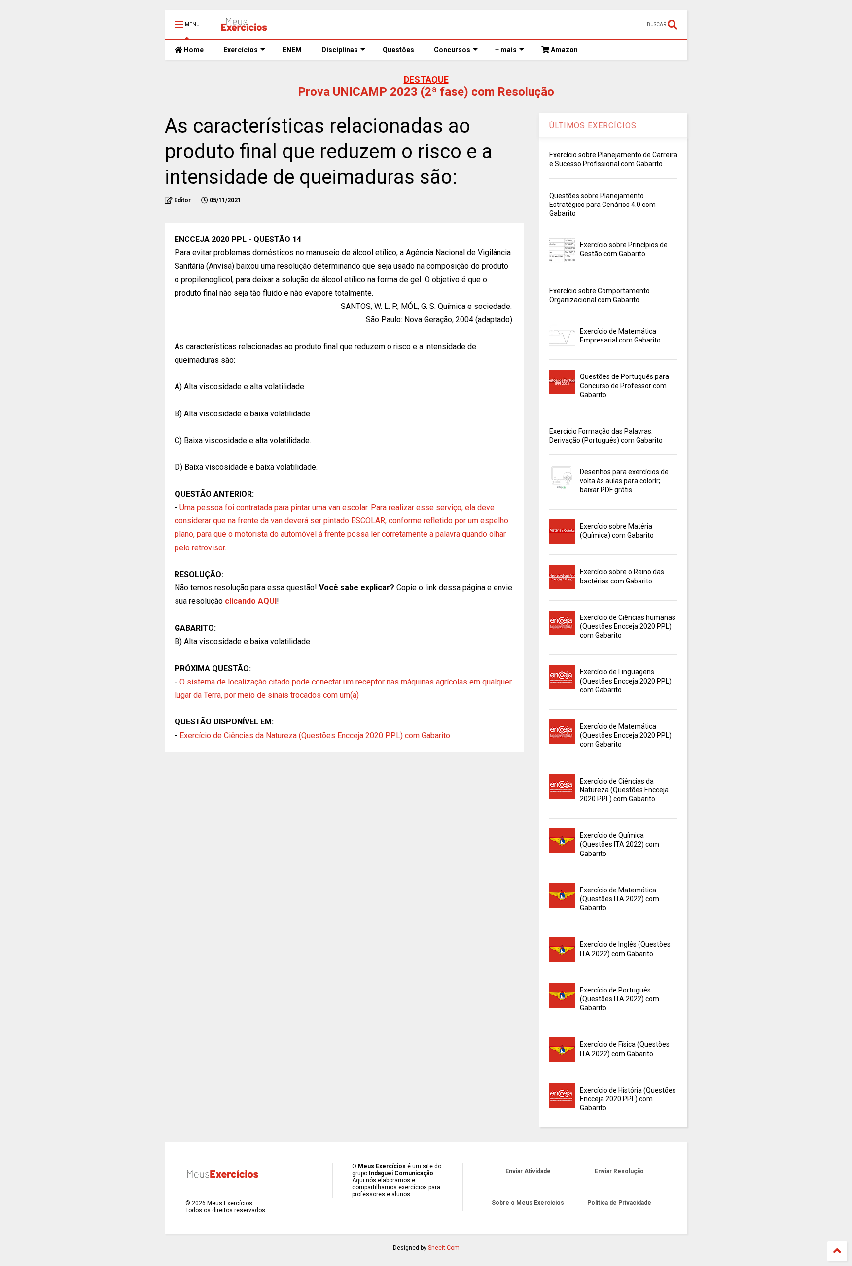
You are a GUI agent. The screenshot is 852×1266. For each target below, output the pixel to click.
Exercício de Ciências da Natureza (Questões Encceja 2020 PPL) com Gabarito (314, 735)
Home (193, 50)
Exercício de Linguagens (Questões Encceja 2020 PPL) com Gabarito (626, 680)
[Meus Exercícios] (243, 27)
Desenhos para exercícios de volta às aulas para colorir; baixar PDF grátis (624, 480)
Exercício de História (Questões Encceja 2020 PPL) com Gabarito (628, 1099)
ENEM (292, 50)
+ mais (506, 50)
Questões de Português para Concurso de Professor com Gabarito (624, 385)
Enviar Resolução (619, 1171)
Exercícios (240, 50)
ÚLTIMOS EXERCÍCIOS (593, 125)
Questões (398, 50)
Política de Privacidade (619, 1202)
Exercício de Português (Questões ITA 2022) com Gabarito (619, 999)
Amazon (563, 50)
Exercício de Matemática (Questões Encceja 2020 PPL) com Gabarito (626, 735)
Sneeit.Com (444, 1247)
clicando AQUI (251, 601)
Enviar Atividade (528, 1171)
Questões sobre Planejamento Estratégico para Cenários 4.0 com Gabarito (602, 204)
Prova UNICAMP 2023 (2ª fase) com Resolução (426, 92)
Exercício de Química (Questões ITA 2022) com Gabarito (619, 844)
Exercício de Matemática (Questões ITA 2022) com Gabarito (619, 899)
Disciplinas (339, 50)
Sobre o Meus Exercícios (528, 1202)
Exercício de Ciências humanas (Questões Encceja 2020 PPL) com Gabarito (627, 626)
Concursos (452, 50)
